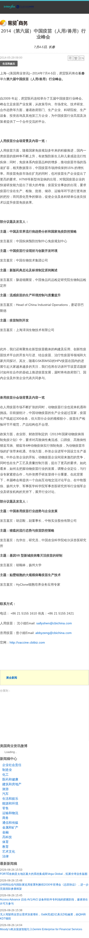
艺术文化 (8, 851)
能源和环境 (10, 803)
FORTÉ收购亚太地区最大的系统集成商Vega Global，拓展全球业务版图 (43, 873)
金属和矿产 (10, 827)
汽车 (5, 794)
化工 (5, 774)
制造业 (7, 770)
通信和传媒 (10, 822)
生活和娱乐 (9, 63)
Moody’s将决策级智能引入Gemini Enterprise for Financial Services (41, 929)
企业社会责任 (11, 765)
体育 (5, 842)
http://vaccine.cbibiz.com (27, 642)
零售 (5, 808)
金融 (5, 832)
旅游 (5, 789)
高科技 (7, 837)
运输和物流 (10, 813)
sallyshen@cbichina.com (54, 623)
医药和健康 (10, 779)
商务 (5, 818)
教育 (5, 846)
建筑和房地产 (11, 784)
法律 (5, 856)
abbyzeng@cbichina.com (53, 633)
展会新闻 (11, 678)
